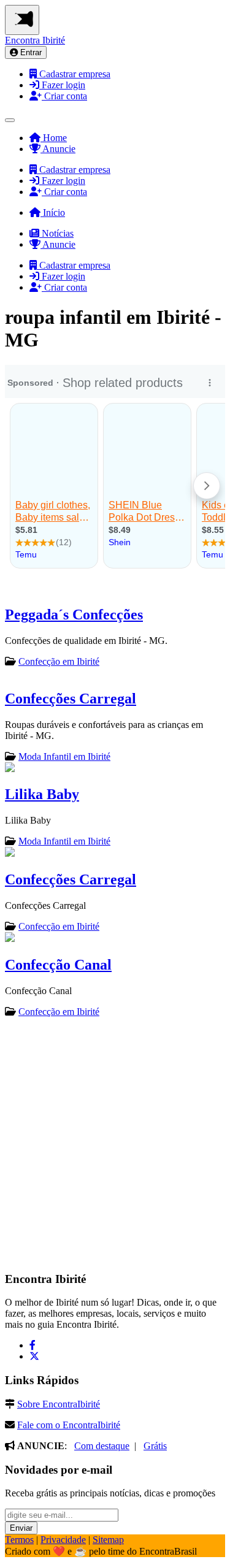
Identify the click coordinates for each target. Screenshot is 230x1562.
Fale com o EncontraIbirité (68, 1425)
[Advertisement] (115, 1143)
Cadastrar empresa (73, 74)
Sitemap (108, 1539)
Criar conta (64, 96)
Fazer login (62, 85)
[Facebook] (32, 1345)
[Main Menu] (22, 20)
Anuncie (57, 149)
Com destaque (101, 1446)
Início (52, 212)
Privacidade (63, 1539)
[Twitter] (34, 1356)
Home (53, 137)
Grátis (155, 1446)
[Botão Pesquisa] (10, 120)
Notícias (56, 233)
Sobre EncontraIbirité (58, 1404)
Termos (19, 1539)
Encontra (35, 40)
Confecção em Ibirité (58, 661)
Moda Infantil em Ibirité (64, 756)
